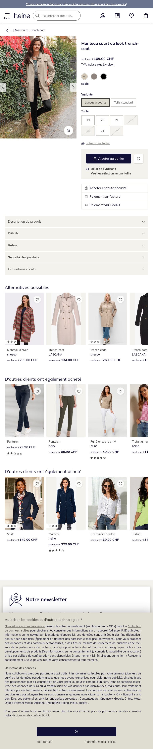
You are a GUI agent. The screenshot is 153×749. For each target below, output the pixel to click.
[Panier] (146, 15)
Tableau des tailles (98, 143)
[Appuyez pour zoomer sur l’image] (68, 130)
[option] (84, 76)
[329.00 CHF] (66, 503)
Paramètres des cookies (100, 742)
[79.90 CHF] (24, 410)
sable (85, 84)
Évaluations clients (22, 269)
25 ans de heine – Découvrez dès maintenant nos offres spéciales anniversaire (76, 4)
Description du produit (24, 221)
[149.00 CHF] (24, 503)
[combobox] (62, 15)
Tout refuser (44, 742)
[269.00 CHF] (107, 319)
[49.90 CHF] (107, 410)
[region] (76, 681)
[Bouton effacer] (76, 15)
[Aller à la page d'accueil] (22, 15)
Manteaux (21, 30)
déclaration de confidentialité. (31, 715)
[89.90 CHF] (66, 410)
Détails (13, 233)
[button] (7, 15)
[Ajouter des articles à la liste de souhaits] (138, 158)
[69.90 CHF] (107, 503)
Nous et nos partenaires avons (25, 626)
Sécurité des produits (23, 257)
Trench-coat (37, 30)
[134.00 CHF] (66, 319)
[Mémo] (131, 15)
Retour (13, 245)
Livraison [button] (108, 64)
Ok (76, 731)
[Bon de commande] (117, 15)
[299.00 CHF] (24, 319)
